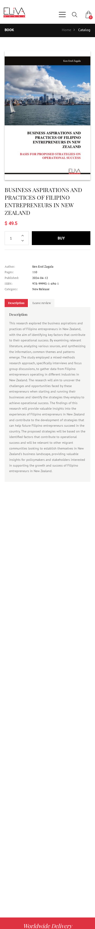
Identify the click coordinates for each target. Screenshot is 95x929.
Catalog (84, 29)
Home (66, 29)
